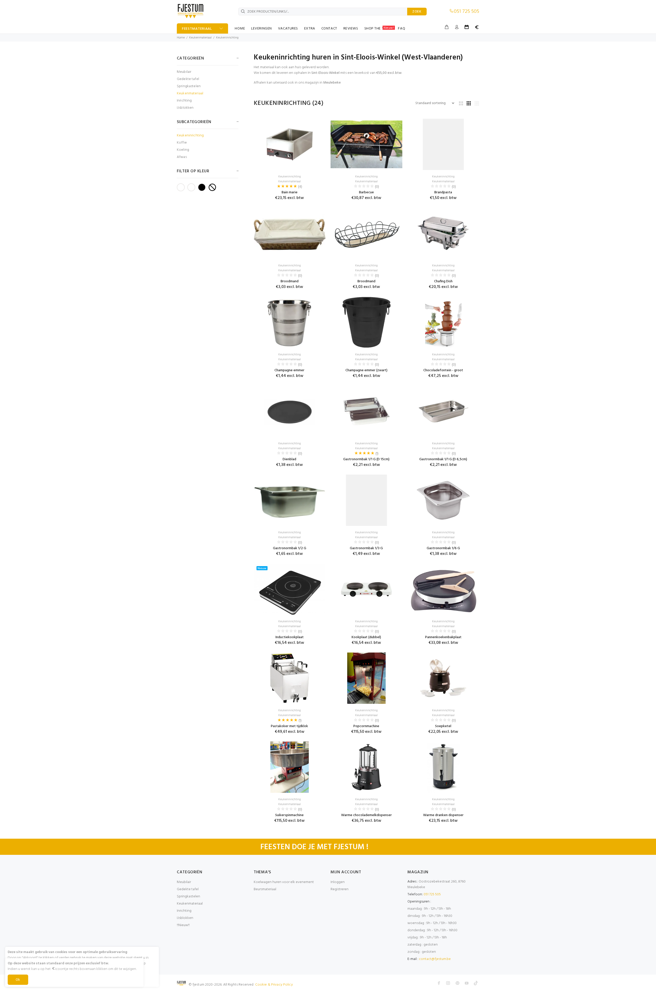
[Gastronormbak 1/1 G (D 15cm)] (366, 411)
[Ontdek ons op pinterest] (457, 983)
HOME (240, 29)
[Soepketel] (443, 678)
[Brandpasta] (443, 144)
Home (181, 37)
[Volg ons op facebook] (439, 983)
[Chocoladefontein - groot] (443, 322)
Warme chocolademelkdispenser (366, 815)
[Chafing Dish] (443, 233)
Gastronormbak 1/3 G (366, 548)
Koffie (182, 143)
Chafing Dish (443, 281)
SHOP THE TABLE (379, 28)
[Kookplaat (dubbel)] (366, 589)
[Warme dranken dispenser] (443, 767)
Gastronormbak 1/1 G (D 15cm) (366, 459)
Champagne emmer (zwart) (366, 370)
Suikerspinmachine (289, 815)
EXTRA (309, 29)
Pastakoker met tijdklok (289, 726)
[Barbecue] (366, 144)
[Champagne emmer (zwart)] (366, 322)
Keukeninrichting (227, 37)
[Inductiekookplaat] (289, 589)
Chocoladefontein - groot (443, 370)
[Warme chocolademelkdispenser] (366, 767)
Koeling (183, 150)
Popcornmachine (366, 726)
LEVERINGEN (261, 29)
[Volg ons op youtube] (466, 983)
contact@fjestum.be (435, 959)
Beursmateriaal (265, 889)
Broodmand (290, 281)
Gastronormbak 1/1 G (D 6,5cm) (443, 459)
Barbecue (366, 192)
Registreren (339, 889)
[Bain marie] (289, 144)
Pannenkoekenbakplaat (443, 637)
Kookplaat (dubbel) (366, 637)
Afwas (182, 156)
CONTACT (329, 29)
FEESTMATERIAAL (197, 29)
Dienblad (289, 459)
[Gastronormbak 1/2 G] (289, 500)
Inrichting (184, 101)
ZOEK (417, 12)
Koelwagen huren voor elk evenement (284, 882)
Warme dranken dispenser (443, 815)
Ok (18, 980)
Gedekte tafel (188, 79)
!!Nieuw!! (183, 925)
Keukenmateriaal (200, 37)
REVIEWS (350, 29)
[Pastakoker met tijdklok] (289, 678)
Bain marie (290, 192)
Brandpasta (443, 192)
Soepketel (443, 726)
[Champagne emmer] (289, 322)
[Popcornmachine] (366, 678)
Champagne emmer (289, 370)
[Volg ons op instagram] (448, 983)
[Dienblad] (289, 411)
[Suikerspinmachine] (289, 767)
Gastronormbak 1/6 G (443, 548)
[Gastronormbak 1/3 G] (366, 500)
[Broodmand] (289, 233)
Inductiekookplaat (289, 637)
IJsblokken (185, 107)
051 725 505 (466, 11)
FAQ (401, 29)
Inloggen (338, 882)
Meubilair (184, 72)
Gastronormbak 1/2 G (289, 548)
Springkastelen (189, 86)
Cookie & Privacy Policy (274, 985)
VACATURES (288, 29)
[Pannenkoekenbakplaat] (443, 589)
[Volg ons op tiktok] (476, 983)
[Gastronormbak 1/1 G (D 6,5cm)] (443, 411)
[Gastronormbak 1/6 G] (443, 500)
